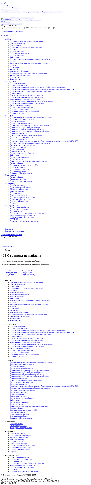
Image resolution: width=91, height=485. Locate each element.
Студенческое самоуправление (21, 123)
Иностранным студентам (19, 169)
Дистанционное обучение (19, 171)
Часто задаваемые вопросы (20, 105)
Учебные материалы (17, 167)
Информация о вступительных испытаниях (26, 97)
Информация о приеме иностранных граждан (27, 103)
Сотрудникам (10, 183)
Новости (13, 65)
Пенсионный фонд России (20, 201)
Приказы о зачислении (18, 113)
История (13, 61)
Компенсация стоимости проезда (22, 215)
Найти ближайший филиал (11, 12)
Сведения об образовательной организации (26, 41)
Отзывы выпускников (18, 179)
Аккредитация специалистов (21, 181)
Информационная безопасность (22, 217)
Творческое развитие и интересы (22, 145)
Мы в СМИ (14, 69)
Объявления (14, 67)
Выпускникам (10, 175)
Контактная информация (19, 71)
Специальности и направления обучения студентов (29, 125)
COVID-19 (14, 219)
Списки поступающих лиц (20, 109)
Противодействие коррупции (21, 209)
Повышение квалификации (20, 187)
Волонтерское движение (19, 151)
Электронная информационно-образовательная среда (30, 59)
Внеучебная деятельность (19, 53)
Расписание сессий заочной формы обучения (27, 129)
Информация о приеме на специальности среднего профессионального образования (42, 89)
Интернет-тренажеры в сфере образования (26, 135)
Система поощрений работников (22, 197)
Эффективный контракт (19, 189)
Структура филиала (17, 43)
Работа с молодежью (17, 121)
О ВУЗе (8, 39)
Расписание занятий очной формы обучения (26, 127)
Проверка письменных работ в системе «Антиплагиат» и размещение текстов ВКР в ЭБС (44, 141)
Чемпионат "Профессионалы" (21, 173)
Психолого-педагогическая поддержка (24, 221)
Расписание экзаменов (18, 133)
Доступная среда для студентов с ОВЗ (24, 165)
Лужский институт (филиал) (12, 24)
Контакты (9, 229)
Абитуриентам (10, 81)
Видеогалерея (15, 77)
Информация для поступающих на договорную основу (30, 91)
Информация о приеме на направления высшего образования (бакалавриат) (38, 87)
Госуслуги (14, 203)
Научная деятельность (18, 55)
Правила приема (16, 93)
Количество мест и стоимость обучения (25, 99)
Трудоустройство (16, 163)
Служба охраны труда (18, 185)
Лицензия (13, 49)
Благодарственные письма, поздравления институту (29, 63)
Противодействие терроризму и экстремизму (27, 213)
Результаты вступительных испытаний (24, 111)
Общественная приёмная (19, 207)
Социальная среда (12, 205)
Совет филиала (15, 45)
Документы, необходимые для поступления (26, 95)
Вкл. (13, 8)
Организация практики (18, 139)
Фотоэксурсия (15, 79)
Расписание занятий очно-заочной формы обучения (29, 131)
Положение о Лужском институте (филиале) (26, 47)
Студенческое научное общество (22, 153)
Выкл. (17, 8)
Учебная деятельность (18, 51)
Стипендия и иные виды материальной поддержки (29, 161)
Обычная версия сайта (9, 10)
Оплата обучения (16, 159)
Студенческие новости (18, 147)
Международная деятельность (21, 75)
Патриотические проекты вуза (21, 137)
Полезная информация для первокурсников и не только (31, 117)
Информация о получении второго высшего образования (31, 101)
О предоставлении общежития (21, 107)
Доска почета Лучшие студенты (22, 119)
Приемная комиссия (17, 83)
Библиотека (14, 57)
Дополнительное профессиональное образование (28, 73)
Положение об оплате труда (20, 199)
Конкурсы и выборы (17, 191)
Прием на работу (16, 193)
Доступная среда (16, 211)
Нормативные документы (19, 85)
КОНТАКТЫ (6, 35)
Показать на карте (8, 246)
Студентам (9, 115)
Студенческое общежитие (19, 157)
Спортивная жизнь (17, 149)
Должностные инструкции (20, 195)
